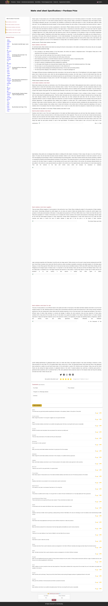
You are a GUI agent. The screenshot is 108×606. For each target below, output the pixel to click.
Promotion (13, 2)
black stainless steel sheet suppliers (13, 30)
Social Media (37, 2)
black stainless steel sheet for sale (13, 32)
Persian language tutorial (47, 2)
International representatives (28, 2)
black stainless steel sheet (11, 22)
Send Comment (37, 405)
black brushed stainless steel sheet (13, 27)
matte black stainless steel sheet (13, 24)
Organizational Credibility (64, 2)
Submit (54, 600)
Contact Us (55, 2)
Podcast (18, 2)
